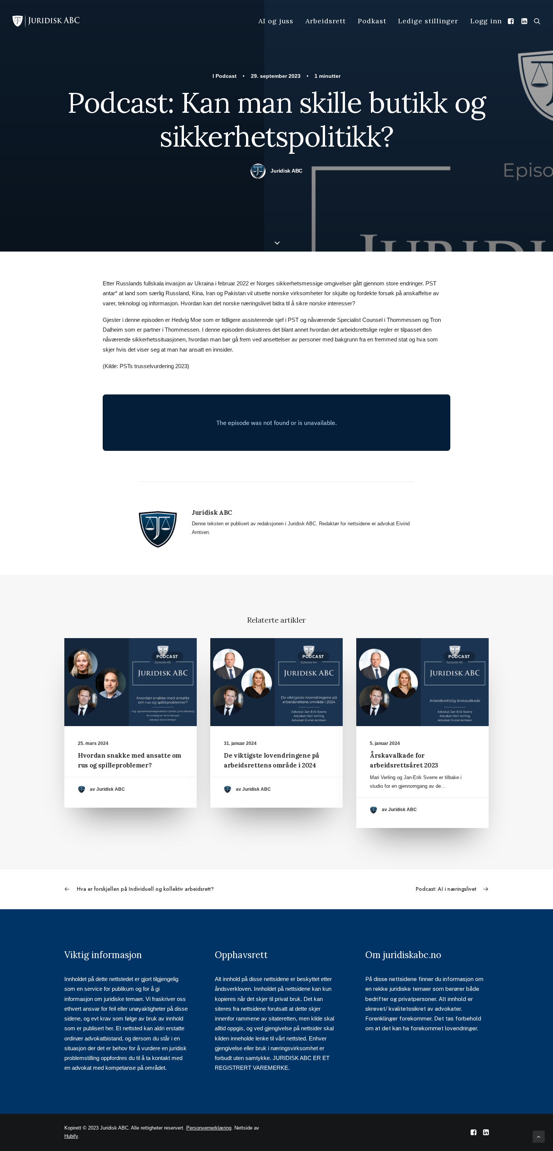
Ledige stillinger (428, 21)
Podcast (226, 76)
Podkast (372, 21)
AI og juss (275, 21)
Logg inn (486, 21)
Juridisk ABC (286, 171)
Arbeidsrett (325, 21)
